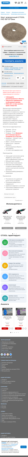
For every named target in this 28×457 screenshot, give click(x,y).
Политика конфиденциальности (10, 392)
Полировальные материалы (9, 343)
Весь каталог (5, 350)
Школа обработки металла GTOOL (11, 369)
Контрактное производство (9, 417)
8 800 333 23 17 (14, 56)
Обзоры (4, 367)
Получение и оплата (7, 413)
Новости (4, 390)
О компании (5, 388)
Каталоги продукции (7, 362)
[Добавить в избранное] (18, 78)
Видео (3, 366)
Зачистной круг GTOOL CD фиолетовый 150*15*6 (21, 318)
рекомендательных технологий (7, 449)
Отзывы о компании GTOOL (9, 421)
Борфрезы (4, 345)
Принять (23, 447)
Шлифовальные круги (10, 197)
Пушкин (4, 407)
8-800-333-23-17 (6, 357)
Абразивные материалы (8, 342)
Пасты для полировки (7, 347)
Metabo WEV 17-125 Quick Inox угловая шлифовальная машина (20, 218)
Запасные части (7, 352)
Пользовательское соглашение (10, 397)
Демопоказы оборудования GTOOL (11, 418)
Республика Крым (6, 383)
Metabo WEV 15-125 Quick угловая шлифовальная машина (7, 218)
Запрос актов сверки (7, 415)
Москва (4, 406)
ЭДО (3, 420)
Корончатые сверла (7, 348)
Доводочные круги (9, 194)
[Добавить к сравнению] (23, 78)
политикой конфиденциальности (9, 444)
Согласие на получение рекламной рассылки (13, 395)
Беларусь (4, 379)
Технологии (5, 364)
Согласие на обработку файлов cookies (12, 398)
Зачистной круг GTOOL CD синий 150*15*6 (7, 318)
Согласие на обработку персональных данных (14, 393)
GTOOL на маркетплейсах (8, 381)
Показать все (18, 200)
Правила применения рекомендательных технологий (12, 401)
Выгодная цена (6, 371)
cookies (3, 442)
